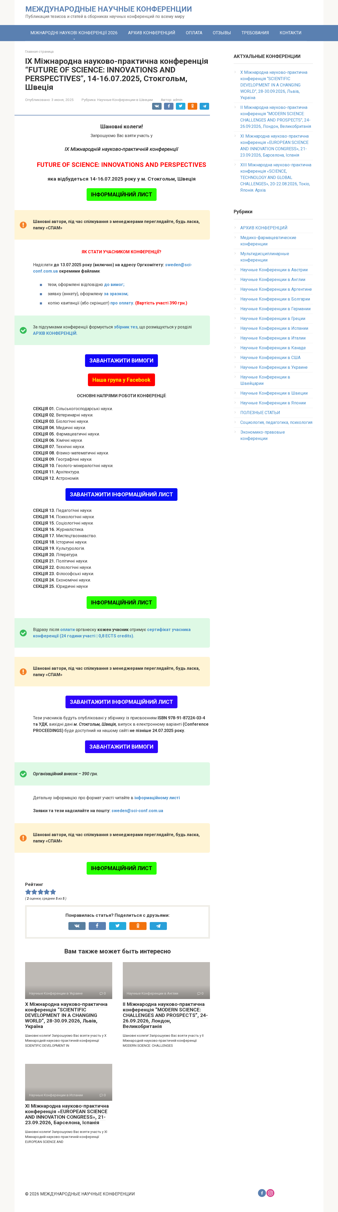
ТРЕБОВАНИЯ (255, 32)
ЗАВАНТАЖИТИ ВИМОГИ (121, 360)
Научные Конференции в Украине (274, 367)
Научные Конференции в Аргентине (276, 289)
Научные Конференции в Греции (272, 318)
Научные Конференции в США (270, 357)
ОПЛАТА (194, 32)
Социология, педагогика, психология (276, 422)
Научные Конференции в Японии (273, 402)
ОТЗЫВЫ (222, 32)
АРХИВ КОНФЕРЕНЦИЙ (151, 32)
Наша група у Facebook (121, 380)
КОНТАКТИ (291, 32)
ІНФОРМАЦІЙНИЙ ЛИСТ (121, 194)
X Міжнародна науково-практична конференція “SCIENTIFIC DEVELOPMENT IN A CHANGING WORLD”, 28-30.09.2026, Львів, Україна (66, 1015)
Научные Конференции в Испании (274, 328)
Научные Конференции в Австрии (274, 269)
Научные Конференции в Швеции (125, 100)
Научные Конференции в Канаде (273, 347)
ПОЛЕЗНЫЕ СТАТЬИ (260, 412)
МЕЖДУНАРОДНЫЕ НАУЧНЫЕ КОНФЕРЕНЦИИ (108, 9)
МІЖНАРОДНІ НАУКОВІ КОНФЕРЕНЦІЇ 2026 (74, 32)
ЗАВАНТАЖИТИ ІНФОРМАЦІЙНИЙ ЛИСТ (121, 494)
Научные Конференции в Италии (273, 338)
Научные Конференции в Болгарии (275, 299)
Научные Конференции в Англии (272, 279)
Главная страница (39, 52)
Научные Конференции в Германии (275, 308)
